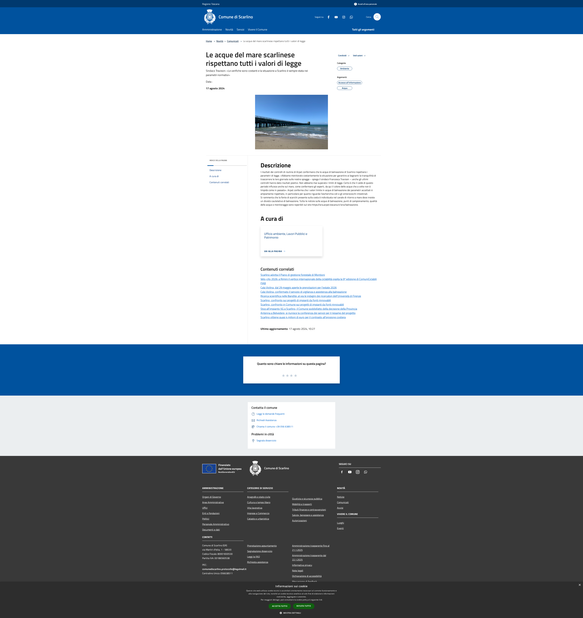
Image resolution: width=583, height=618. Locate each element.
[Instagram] (342, 17)
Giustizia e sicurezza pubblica (307, 498)
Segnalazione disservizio (259, 551)
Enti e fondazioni (211, 513)
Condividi (342, 55)
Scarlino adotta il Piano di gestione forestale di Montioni (293, 275)
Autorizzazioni (299, 520)
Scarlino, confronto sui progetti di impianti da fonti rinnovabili (296, 300)
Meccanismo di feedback (304, 581)
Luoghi (340, 523)
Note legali (297, 570)
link (320, 599)
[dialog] (291, 600)
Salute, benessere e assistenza (308, 515)
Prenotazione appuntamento (262, 545)
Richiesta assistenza (257, 562)
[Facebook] (327, 17)
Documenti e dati (211, 529)
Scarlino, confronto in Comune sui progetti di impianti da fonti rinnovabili (302, 304)
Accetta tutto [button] (279, 606)
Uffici (205, 508)
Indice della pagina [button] (218, 160)
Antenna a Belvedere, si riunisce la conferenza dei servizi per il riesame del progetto (308, 313)
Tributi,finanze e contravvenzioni (309, 509)
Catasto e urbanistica (258, 519)
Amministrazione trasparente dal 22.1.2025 (309, 557)
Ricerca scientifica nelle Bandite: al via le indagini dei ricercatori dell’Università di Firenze (311, 296)
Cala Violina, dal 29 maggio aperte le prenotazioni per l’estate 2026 (299, 287)
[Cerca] (377, 16)
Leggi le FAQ (253, 556)
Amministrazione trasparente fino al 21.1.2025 (310, 548)
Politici (205, 519)
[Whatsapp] (350, 17)
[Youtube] (335, 17)
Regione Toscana (210, 4)
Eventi (340, 528)
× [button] (579, 585)
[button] (291, 612)
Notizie (340, 497)
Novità (219, 41)
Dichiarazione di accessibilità (307, 576)
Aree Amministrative (213, 502)
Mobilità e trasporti (302, 504)
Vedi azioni (358, 55)
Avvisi (340, 508)
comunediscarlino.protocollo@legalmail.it (224, 569)
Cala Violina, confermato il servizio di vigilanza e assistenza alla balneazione (304, 292)
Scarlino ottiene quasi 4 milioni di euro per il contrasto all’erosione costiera (303, 317)
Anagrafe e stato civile (258, 497)
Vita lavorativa (254, 508)
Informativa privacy (302, 565)
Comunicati (233, 41)
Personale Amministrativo (215, 524)
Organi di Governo (211, 497)
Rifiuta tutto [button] (304, 606)
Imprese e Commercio (258, 513)
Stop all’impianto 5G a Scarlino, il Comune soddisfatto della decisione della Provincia (309, 309)
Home (209, 41)
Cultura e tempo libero (258, 502)
